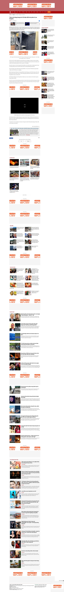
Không (28, 141)
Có (21, 141)
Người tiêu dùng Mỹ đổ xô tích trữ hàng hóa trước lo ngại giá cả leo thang (35, 167)
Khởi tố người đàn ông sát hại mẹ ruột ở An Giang (50, 41)
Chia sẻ (11, 138)
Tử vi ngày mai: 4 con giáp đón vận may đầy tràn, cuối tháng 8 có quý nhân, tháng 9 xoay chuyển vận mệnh (51, 85)
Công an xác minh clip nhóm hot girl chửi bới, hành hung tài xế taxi (50, 47)
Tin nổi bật (16, 14)
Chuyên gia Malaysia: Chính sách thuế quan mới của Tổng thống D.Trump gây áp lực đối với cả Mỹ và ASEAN (25, 179)
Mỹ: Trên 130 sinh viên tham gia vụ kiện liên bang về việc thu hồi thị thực (25, 128)
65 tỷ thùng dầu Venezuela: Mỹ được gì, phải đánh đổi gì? (20, 247)
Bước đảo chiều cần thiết (23, 166)
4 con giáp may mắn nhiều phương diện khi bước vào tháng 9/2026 (35, 284)
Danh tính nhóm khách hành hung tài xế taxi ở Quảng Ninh (50, 30)
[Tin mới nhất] (12, 12)
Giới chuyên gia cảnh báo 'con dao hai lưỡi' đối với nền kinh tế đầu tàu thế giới (14, 179)
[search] (51, 12)
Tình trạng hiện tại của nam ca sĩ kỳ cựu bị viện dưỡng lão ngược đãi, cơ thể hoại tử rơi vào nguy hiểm (50, 79)
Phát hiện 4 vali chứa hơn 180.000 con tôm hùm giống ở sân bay (35, 292)
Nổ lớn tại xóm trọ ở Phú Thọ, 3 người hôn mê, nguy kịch (50, 72)
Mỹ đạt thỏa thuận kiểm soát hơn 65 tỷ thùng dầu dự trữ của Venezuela (35, 234)
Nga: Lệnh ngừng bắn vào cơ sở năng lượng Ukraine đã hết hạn (20, 23)
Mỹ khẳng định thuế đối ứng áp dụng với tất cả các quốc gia (34, 178)
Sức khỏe (23, 14)
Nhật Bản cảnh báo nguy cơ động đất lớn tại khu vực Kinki (20, 228)
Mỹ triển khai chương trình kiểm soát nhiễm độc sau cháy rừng (14, 167)
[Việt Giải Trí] (10, 12)
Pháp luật (20, 14)
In (39, 137)
